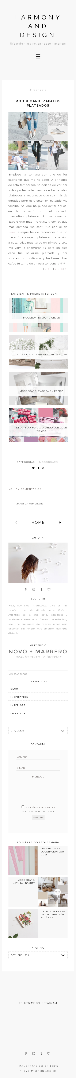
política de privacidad (38, 811)
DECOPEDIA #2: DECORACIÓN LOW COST (53, 851)
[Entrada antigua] (60, 522)
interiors (18, 705)
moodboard (48, 462)
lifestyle (18, 713)
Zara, (12, 232)
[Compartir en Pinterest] (44, 468)
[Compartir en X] (34, 468)
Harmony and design (38, 26)
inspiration (19, 697)
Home (38, 522)
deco (14, 689)
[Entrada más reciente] (16, 522)
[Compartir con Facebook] (39, 468)
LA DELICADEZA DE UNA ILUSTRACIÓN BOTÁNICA (53, 914)
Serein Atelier (45, 1071)
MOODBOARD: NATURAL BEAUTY (24, 881)
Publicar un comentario (28, 503)
